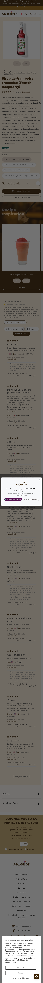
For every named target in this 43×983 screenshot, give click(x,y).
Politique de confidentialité (16, 961)
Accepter (20, 968)
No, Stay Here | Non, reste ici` (31, 499)
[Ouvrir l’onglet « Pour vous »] (36, 976)
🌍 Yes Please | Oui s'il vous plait (13, 499)
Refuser (20, 973)
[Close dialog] (40, 479)
